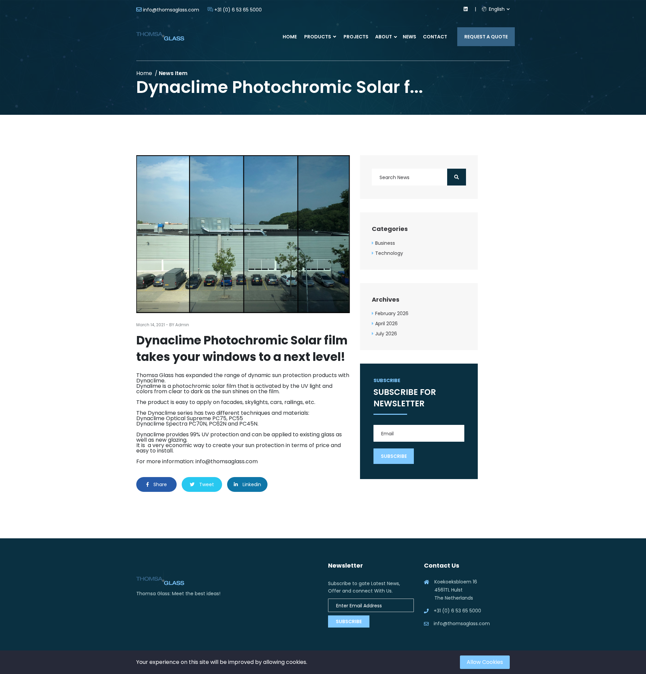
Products (318, 36)
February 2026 (391, 313)
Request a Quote (486, 36)
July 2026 (386, 333)
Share (159, 484)
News (409, 36)
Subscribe (349, 621)
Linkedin (251, 484)
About (383, 36)
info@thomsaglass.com (171, 9)
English (496, 9)
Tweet (206, 484)
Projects (356, 36)
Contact (435, 36)
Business (385, 243)
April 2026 (386, 323)
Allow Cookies (485, 662)
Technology (389, 253)
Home (290, 36)
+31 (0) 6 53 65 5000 (238, 9)
